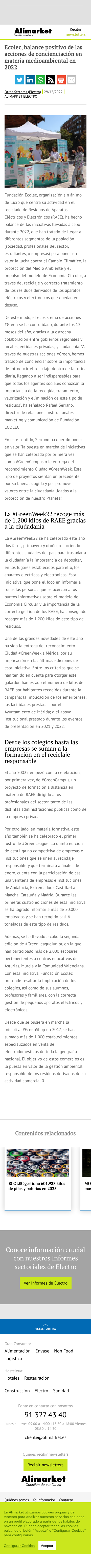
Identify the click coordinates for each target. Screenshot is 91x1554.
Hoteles (12, 1378)
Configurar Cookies (19, 1546)
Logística (13, 1358)
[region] (45, 1528)
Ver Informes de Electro (45, 1283)
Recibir (76, 32)
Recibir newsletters (45, 1465)
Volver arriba (45, 1329)
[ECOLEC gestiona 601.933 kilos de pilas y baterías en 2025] (38, 1178)
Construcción (17, 1391)
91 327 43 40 (45, 1414)
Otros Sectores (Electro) (23, 91)
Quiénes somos (17, 1499)
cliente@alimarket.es (45, 1437)
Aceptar (47, 1546)
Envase (42, 1351)
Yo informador (44, 1499)
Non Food (63, 1351)
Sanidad (61, 1391)
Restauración (37, 1378)
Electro (41, 1391)
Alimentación (18, 1351)
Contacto (66, 1499)
